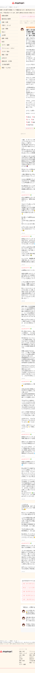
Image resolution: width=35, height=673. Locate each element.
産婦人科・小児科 (7, 61)
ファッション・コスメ (8, 48)
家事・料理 (5, 38)
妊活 (3, 41)
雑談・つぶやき (6, 67)
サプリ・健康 (5, 45)
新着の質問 (5, 15)
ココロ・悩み (5, 51)
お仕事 (4, 35)
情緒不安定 (30, 125)
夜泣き (29, 117)
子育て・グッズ (6, 25)
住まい (4, 32)
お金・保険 (5, 28)
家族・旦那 (5, 54)
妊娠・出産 (5, 22)
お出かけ (4, 58)
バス (29, 119)
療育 (29, 122)
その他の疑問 (5, 64)
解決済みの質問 (6, 19)
